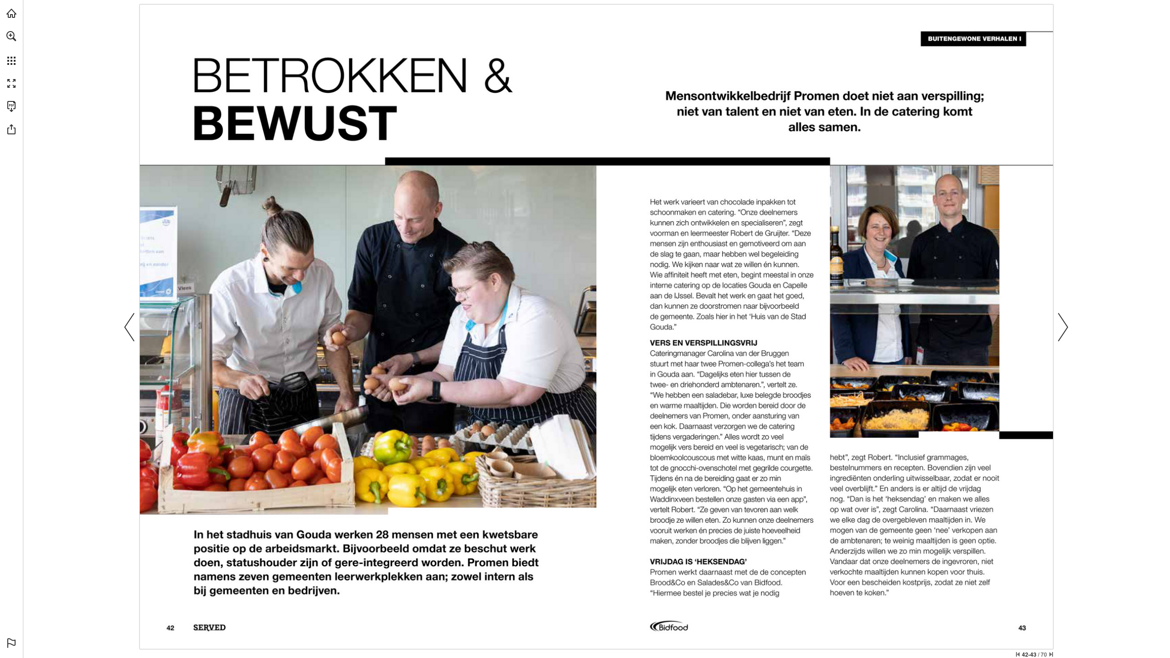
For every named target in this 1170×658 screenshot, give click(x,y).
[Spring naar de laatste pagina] (1051, 654)
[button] (11, 36)
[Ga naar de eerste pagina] (1018, 654)
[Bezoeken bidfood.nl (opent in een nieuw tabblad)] (11, 13)
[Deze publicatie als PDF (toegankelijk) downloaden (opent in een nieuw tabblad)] (11, 106)
